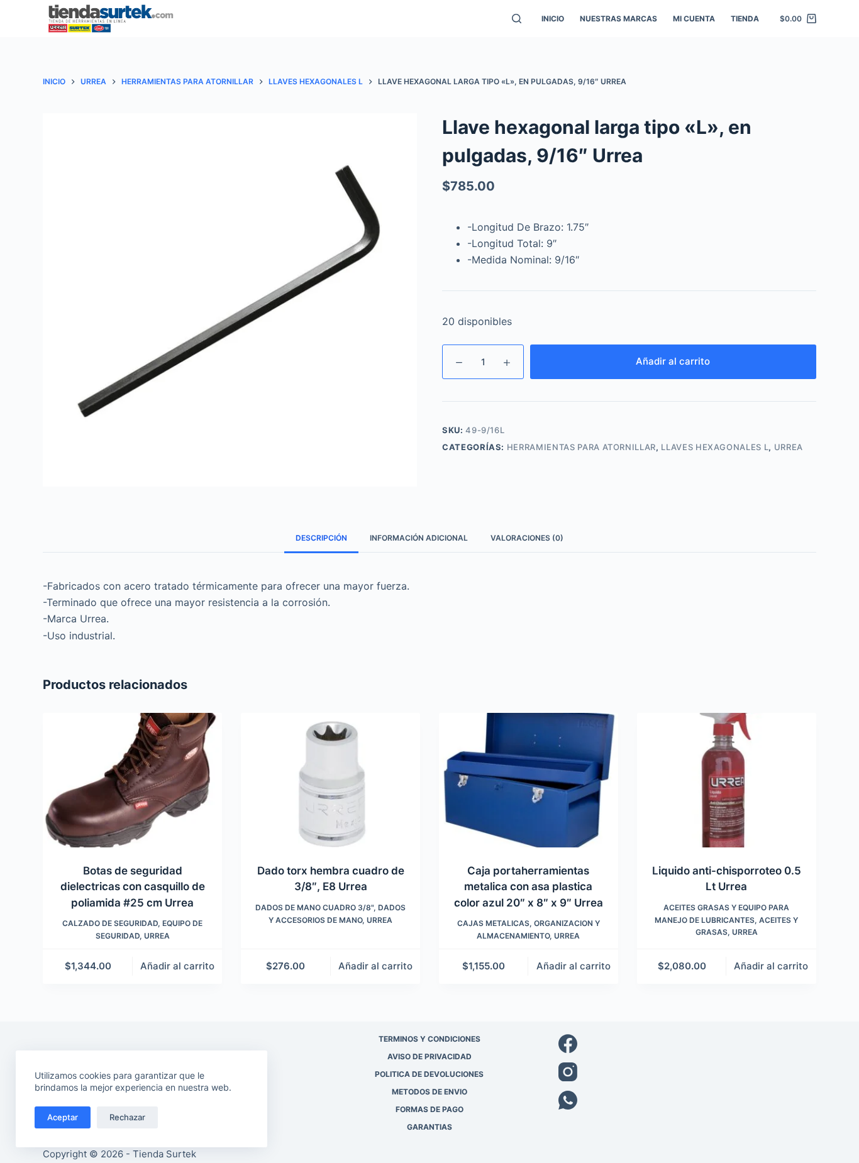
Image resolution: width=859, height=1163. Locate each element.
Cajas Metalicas (493, 923)
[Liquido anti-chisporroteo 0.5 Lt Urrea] (726, 780)
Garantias (429, 1127)
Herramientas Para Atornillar (581, 447)
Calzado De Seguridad (110, 923)
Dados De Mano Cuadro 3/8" (314, 907)
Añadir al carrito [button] (177, 966)
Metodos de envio (429, 1091)
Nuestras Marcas (618, 18)
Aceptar (62, 1117)
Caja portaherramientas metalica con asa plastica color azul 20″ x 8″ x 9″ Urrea (528, 886)
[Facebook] (687, 1043)
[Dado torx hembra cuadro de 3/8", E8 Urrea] (330, 780)
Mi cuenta (694, 18)
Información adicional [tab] (419, 538)
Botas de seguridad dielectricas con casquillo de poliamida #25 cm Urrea (132, 886)
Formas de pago (429, 1109)
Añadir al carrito (673, 361)
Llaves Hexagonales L (714, 447)
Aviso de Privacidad (429, 1056)
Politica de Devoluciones (429, 1074)
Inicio (552, 18)
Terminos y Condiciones (429, 1039)
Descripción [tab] (321, 538)
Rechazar (127, 1117)
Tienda (745, 18)
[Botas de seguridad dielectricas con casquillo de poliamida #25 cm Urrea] (132, 780)
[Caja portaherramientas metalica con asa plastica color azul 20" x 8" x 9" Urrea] (528, 780)
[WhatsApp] (687, 1100)
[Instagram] (687, 1071)
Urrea (788, 447)
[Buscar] (516, 18)
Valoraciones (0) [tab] (526, 538)
